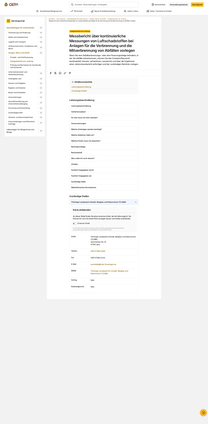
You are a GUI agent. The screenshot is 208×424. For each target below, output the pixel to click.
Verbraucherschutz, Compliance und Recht (22, 47)
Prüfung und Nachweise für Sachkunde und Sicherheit (25, 66)
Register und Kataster (17, 88)
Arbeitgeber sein (14, 79)
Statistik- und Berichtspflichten (20, 117)
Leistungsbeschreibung (81, 87)
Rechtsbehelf (76, 152)
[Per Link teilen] (65, 73)
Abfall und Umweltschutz (18, 37)
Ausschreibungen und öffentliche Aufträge (21, 123)
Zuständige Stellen (79, 91)
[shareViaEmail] (70, 73)
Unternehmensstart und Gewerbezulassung (17, 73)
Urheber (74, 164)
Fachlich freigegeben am (81, 176)
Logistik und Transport (17, 42)
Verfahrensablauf (78, 112)
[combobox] (104, 4)
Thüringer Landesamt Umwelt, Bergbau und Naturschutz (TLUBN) (98, 202)
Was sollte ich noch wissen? (83, 158)
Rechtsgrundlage (78, 147)
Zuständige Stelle (78, 182)
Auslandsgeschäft (15, 113)
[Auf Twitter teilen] (55, 73)
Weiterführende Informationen (83, 187)
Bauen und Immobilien (17, 92)
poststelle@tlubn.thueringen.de (103, 264)
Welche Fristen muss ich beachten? (86, 141)
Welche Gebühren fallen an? (82, 135)
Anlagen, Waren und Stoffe (19, 53)
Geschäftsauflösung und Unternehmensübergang (18, 102)
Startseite (52, 19)
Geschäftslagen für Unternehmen (20, 28)
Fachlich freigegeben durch (82, 170)
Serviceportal (197, 5)
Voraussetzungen (78, 123)
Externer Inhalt (84, 223)
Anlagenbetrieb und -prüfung (21, 61)
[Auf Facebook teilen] (50, 73)
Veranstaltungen (14, 97)
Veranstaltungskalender (179, 5)
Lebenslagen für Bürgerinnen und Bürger (20, 130)
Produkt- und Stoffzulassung (21, 57)
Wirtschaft (78, 11)
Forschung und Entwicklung (19, 108)
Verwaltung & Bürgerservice (51, 11)
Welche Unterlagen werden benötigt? (86, 129)
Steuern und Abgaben (16, 83)
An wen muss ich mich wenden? (84, 118)
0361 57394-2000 (98, 251)
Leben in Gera (132, 11)
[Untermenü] (41, 27)
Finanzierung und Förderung (19, 33)
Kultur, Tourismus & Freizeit (161, 11)
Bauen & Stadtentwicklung (104, 11)
